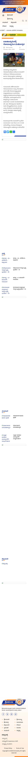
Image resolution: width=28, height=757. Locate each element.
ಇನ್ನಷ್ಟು (11, 26)
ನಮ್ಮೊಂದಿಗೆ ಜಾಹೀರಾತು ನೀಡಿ (10, 741)
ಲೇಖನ (4, 26)
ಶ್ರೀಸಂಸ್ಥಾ (10, 19)
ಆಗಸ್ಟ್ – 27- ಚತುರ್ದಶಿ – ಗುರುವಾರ (19, 279)
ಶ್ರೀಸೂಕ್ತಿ (6, 722)
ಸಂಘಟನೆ (5, 22)
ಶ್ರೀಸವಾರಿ (10, 15)
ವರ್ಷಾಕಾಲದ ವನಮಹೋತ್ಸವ (17, 426)
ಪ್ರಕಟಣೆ (6, 728)
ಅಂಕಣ (19, 728)
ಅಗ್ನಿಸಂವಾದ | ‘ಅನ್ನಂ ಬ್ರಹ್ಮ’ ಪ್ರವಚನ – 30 (19, 269)
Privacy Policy (8, 748)
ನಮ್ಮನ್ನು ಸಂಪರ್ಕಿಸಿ (7, 744)
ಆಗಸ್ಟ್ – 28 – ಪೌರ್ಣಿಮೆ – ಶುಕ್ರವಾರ (19, 259)
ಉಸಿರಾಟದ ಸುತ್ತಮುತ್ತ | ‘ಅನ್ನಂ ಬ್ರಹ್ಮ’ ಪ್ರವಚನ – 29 (19, 288)
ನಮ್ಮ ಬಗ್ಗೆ (4, 738)
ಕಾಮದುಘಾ (20, 722)
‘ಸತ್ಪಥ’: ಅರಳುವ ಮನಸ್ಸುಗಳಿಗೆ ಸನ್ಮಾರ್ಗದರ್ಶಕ (17, 437)
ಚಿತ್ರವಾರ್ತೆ (14, 22)
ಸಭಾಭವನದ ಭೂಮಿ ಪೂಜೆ (18, 417)
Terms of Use (20, 748)
